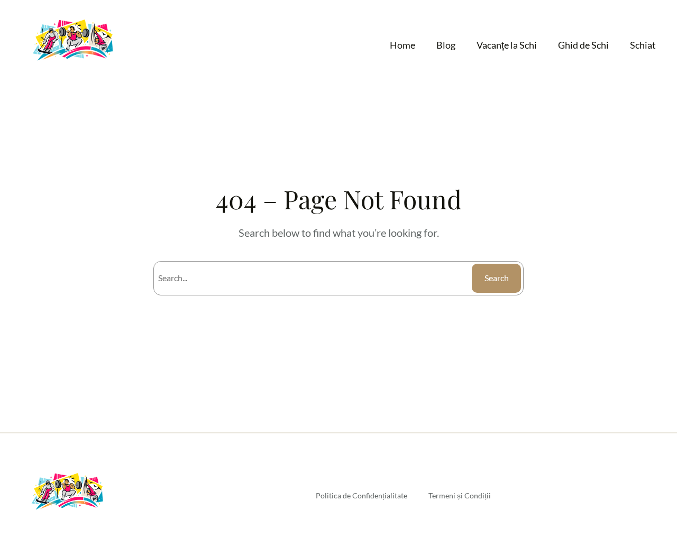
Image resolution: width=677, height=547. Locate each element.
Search (496, 278)
